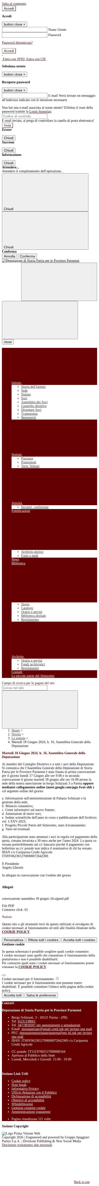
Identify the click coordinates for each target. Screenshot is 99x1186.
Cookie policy (21, 1081)
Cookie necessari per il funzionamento (28, 979)
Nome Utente (57, 30)
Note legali (19, 1085)
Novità (16, 734)
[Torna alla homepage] (49, 261)
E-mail (53, 95)
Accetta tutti (79, 940)
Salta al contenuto (14, 4)
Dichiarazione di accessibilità (31, 1096)
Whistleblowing (22, 1104)
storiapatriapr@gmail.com (57, 1029)
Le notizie (18, 738)
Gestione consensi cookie (28, 1108)
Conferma (27, 256)
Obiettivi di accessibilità (28, 1100)
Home (16, 730)
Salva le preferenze (41, 995)
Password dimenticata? (17, 43)
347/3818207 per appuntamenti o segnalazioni (49, 1025)
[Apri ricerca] (59, 282)
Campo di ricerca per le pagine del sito (28, 683)
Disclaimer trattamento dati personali (27, 1145)
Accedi (9, 8)
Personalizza (13, 940)
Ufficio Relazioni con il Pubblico (34, 1092)
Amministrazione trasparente (31, 1112)
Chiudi (8, 138)
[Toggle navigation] (40, 320)
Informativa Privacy (25, 1088)
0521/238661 (27, 1021)
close (8, 342)
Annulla (9, 256)
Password (54, 35)
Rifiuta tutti (43, 940)
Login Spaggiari (40, 111)
